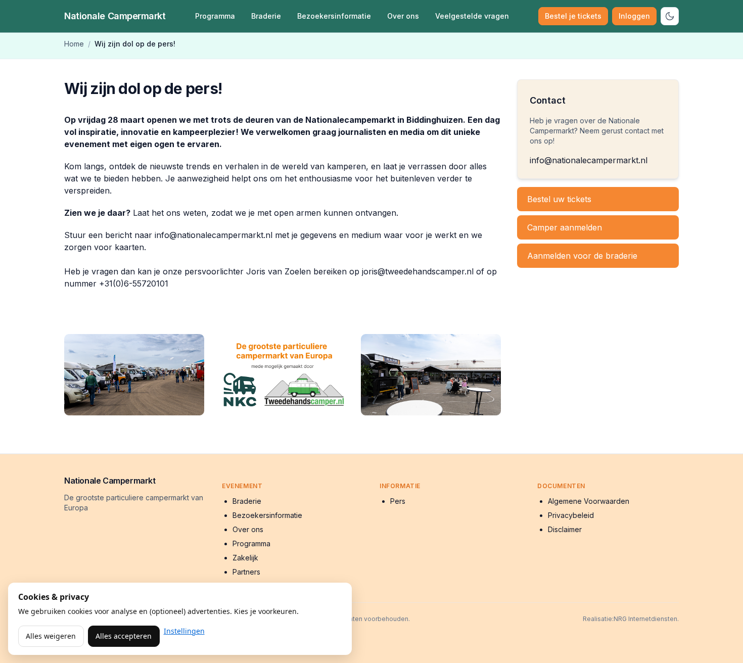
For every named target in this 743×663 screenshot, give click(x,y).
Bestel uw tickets (559, 199)
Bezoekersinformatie (334, 16)
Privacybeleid (571, 515)
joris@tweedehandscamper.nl (418, 271)
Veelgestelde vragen (472, 16)
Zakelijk (245, 557)
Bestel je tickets (573, 16)
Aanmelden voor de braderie (582, 256)
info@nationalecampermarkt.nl (213, 235)
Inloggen (634, 16)
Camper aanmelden (564, 227)
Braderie (266, 16)
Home (74, 43)
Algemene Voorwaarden (588, 501)
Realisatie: (598, 619)
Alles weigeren (51, 636)
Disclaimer (565, 529)
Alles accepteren (124, 636)
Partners (246, 571)
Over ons (403, 16)
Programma (215, 16)
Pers (397, 501)
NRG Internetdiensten (645, 619)
